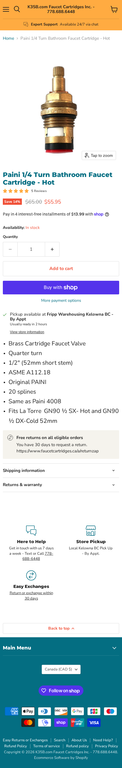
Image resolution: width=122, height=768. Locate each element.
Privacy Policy (106, 746)
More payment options (61, 300)
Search (59, 740)
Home (8, 38)
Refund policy (77, 746)
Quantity (10, 237)
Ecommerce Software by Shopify (61, 757)
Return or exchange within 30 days (31, 595)
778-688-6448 (37, 556)
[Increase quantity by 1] (52, 249)
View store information (27, 332)
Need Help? (103, 740)
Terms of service (46, 746)
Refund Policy (15, 746)
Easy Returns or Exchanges (25, 740)
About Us (79, 740)
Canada (58, 669)
